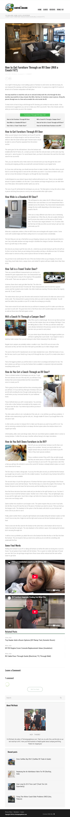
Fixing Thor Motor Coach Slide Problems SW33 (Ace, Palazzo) (34, 798)
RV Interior (26, 15)
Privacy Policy (8, 812)
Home (39, 9)
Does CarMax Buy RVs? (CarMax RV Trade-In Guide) (33, 759)
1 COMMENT (28, 74)
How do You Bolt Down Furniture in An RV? (49, 125)
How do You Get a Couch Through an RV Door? (50, 122)
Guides (45, 9)
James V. (22, 74)
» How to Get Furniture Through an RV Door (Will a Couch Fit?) (25, 17)
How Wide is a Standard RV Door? (16, 122)
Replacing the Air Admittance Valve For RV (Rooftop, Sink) (33, 773)
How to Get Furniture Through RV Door (18, 119)
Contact (22, 812)
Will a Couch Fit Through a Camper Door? (49, 119)
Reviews (52, 9)
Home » (16, 15)
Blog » (20, 15)
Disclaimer (16, 812)
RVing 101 (60, 9)
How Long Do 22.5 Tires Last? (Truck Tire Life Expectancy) (31, 785)
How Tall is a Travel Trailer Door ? (16, 125)
